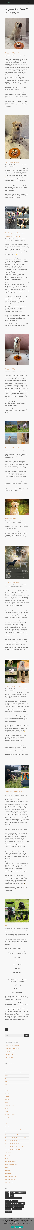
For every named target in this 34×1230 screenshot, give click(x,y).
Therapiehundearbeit (11, 1164)
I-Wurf (7, 1096)
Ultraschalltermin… (11, 518)
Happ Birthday (9, 1057)
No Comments (11, 56)
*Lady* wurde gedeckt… (12, 582)
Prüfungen (8, 1152)
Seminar (7, 1155)
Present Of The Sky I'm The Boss (14, 1143)
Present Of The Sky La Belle (13, 1149)
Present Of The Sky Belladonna (13, 1203)
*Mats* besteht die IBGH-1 (12, 1045)
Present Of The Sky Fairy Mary (19, 238)
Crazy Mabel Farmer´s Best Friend (17, 1192)
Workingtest (8, 1173)
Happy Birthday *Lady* (12, 52)
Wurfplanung (9, 1182)
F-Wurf (12, 55)
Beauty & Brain (9, 1051)
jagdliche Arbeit (9, 1105)
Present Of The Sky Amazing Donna (14, 1198)
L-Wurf (7, 1111)
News (15, 55)
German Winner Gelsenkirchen (14, 791)
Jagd (6, 1102)
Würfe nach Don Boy (12, 586)
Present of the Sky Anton (12, 1132)
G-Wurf (7, 1090)
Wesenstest (8, 926)
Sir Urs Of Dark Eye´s (11, 1161)
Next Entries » (6, 1029)
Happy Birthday (9, 1054)
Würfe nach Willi (10, 1179)
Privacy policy (18, 1227)
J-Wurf (12, 928)
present (8, 55)
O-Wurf (7, 1126)
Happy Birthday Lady (12, 369)
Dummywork (8, 1079)
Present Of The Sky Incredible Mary (12, 240)
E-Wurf (7, 1081)
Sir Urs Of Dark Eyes (18, 1206)
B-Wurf (7, 1070)
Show (22, 240)
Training (7, 1167)
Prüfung (22, 1203)
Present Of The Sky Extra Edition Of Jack (16, 1138)
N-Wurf (7, 1120)
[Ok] (32, 1223)
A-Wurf (7, 1067)
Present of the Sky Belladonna (11, 930)
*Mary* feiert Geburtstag (12, 1048)
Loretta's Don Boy (14, 520)
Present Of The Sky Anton (11, 1200)
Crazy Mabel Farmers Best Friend (14, 1073)
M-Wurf (20, 520)
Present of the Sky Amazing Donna (15, 1129)
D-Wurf (7, 1076)
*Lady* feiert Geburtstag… (13, 686)
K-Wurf (15, 928)
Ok (12, 1227)
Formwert (7, 1087)
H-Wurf (7, 1093)
